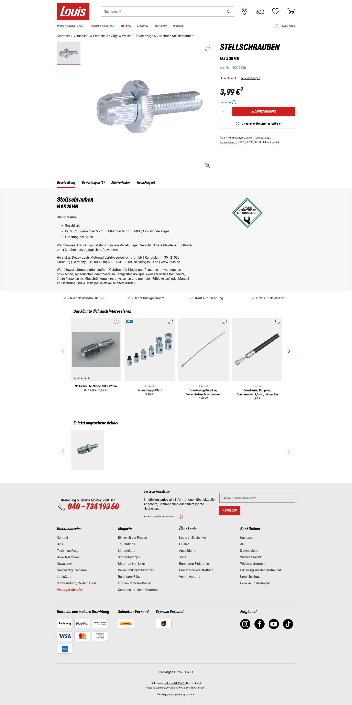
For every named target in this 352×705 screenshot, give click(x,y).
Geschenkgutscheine (72, 570)
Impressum (248, 538)
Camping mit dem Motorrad (138, 590)
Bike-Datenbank (68, 557)
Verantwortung (189, 577)
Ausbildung (187, 551)
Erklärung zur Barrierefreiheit (260, 570)
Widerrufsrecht (250, 557)
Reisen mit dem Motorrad (136, 570)
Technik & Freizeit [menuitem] (102, 26)
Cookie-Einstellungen (255, 583)
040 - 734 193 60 (93, 507)
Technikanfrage (68, 551)
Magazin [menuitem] (160, 26)
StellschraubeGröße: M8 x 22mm (96, 386)
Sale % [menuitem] (126, 26)
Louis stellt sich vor (193, 538)
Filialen (184, 544)
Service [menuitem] (178, 26)
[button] (229, 11)
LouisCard (64, 577)
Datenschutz (249, 551)
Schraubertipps (129, 557)
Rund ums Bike (129, 577)
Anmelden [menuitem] (288, 26)
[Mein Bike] (260, 11)
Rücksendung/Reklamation (76, 583)
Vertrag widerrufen (70, 590)
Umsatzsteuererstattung (196, 570)
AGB (243, 544)
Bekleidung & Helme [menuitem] (70, 26)
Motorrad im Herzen (132, 564)
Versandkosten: (228, 142)
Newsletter (64, 564)
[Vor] (289, 350)
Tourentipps (126, 544)
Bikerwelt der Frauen (132, 538)
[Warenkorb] (291, 11)
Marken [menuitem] (142, 26)
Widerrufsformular (253, 564)
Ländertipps (126, 551)
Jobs (182, 557)
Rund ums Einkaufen (194, 564)
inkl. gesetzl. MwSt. (243, 137)
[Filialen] (245, 11)
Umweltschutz (250, 577)
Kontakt (62, 538)
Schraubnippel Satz (150, 390)
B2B (60, 544)
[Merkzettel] (276, 11)
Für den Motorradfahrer (134, 583)
